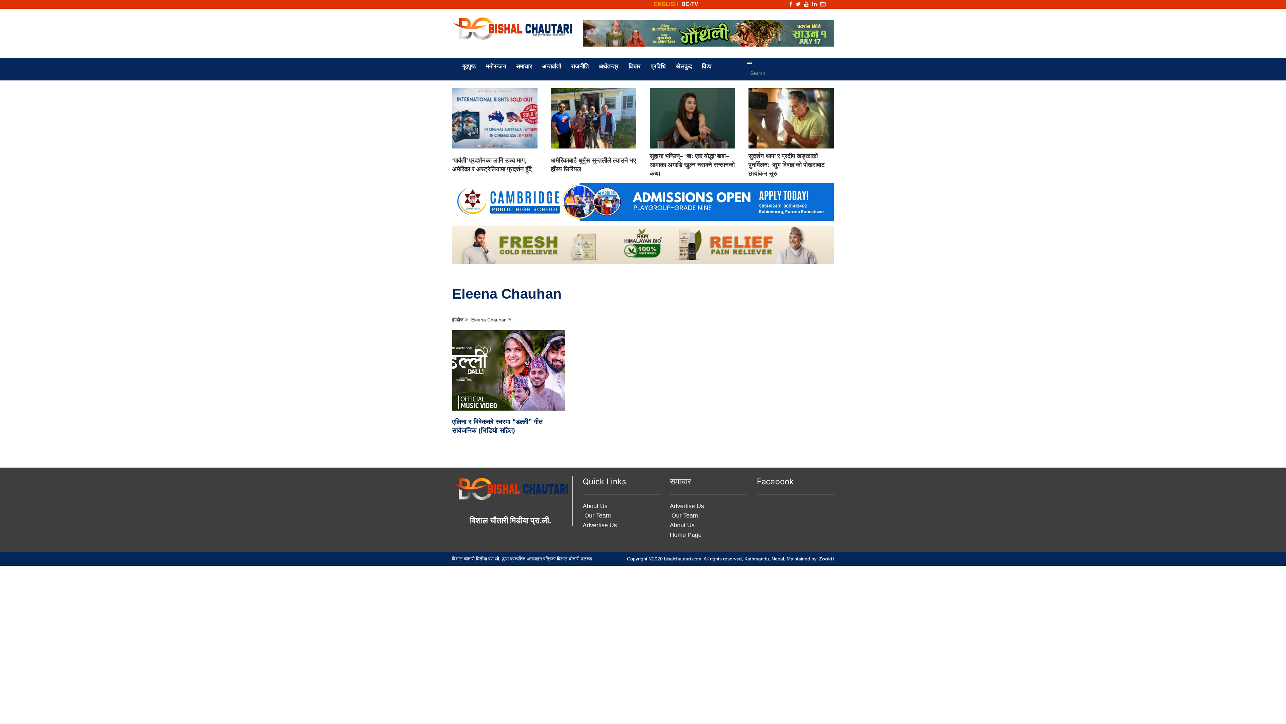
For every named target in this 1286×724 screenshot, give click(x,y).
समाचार (524, 66)
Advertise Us (600, 525)
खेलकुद (684, 66)
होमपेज (457, 319)
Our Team (597, 515)
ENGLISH (666, 4)
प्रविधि (658, 66)
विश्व (707, 66)
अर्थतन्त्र (609, 66)
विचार (635, 66)
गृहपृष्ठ (469, 66)
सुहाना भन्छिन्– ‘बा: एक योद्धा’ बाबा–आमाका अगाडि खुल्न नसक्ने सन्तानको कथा (692, 165)
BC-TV (690, 4)
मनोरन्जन (496, 66)
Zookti (826, 558)
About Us (595, 506)
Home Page (686, 535)
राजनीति (580, 66)
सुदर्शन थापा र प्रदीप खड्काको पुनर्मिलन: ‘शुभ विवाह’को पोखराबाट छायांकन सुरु (786, 165)
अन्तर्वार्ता (551, 66)
